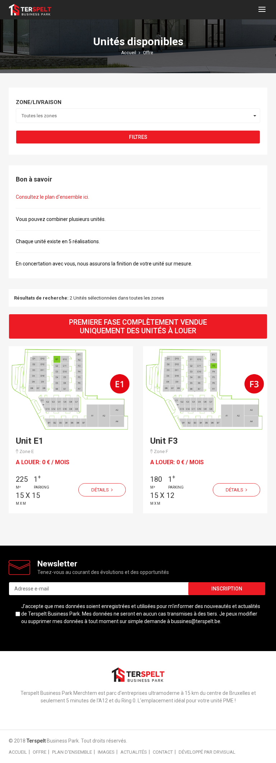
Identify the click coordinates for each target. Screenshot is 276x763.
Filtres (138, 137)
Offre (39, 752)
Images (106, 752)
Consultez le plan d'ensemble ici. (52, 197)
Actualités (133, 752)
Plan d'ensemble (72, 752)
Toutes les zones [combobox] (39, 115)
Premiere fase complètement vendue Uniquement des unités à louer (138, 326)
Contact (163, 752)
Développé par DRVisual (207, 752)
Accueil (18, 752)
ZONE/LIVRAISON (38, 102)
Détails (100, 490)
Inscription (226, 589)
